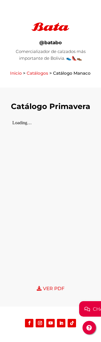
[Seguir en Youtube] (50, 323)
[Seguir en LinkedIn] (61, 323)
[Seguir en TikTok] (72, 323)
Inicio (16, 73)
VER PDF (53, 288)
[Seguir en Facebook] (29, 323)
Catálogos (37, 73)
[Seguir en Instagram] (40, 323)
